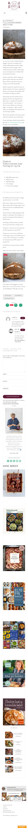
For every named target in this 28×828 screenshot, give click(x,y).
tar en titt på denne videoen (15, 122)
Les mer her (14, 453)
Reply (23, 318)
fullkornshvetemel (9, 298)
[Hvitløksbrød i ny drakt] (9, 743)
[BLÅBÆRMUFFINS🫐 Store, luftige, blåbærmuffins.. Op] (8, 799)
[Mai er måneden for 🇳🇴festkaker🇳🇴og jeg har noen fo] (16, 799)
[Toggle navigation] (4, 13)
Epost (5, 381)
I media (5, 807)
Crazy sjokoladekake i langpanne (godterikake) (18, 751)
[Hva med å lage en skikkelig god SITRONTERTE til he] (20, 799)
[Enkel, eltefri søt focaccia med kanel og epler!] (9, 769)
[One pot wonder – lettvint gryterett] (9, 735)
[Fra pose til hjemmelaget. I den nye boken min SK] (4, 795)
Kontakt (5, 808)
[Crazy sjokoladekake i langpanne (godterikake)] (9, 752)
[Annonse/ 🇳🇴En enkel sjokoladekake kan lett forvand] (12, 799)
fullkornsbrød (18, 295)
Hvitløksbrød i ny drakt (18, 742)
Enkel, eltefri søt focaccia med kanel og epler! (18, 767)
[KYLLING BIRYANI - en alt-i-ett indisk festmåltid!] (24, 799)
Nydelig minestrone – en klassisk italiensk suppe (18, 759)
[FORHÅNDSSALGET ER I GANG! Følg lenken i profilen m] (24, 795)
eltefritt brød (8, 295)
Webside (5, 388)
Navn (5, 374)
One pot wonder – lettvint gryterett (18, 734)
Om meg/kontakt (7, 805)
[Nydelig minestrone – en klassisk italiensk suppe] (9, 760)
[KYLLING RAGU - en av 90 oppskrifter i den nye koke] (4, 799)
